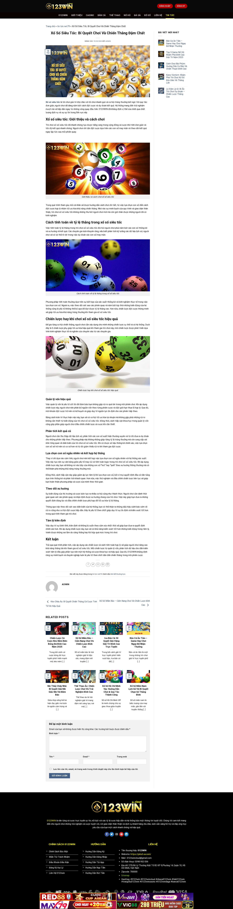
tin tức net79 (63, 26)
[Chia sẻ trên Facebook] (88, 564)
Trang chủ (50, 26)
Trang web (122, 757)
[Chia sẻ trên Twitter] (93, 564)
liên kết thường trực (118, 574)
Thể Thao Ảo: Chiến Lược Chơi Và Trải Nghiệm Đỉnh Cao (84, 689)
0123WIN (63, 15)
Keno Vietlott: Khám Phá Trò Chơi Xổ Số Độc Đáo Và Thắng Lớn (175, 79)
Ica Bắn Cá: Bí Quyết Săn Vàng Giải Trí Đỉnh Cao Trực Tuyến (111, 642)
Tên (51, 757)
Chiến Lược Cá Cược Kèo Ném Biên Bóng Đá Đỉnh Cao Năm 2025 (57, 642)
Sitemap (125, 875)
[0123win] (59, 6)
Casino (90, 15)
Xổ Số (147, 15)
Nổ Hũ (127, 15)
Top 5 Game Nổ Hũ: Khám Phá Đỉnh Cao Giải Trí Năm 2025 (175, 55)
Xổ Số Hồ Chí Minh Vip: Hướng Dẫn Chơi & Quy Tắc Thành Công (111, 690)
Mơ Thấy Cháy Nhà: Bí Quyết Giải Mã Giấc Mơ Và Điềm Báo (57, 690)
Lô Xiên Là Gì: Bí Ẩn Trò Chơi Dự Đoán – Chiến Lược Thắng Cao (175, 93)
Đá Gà (137, 15)
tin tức (170, 15)
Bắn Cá (102, 15)
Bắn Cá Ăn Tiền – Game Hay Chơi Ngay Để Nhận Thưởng (138, 642)
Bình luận (54, 733)
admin (108, 41)
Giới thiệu (76, 15)
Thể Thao (114, 15)
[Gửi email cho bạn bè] (98, 564)
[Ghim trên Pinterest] (103, 564)
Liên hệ (158, 15)
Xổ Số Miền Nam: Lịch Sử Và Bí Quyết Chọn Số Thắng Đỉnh (138, 690)
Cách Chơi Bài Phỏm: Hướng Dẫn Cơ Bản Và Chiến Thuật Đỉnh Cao (176, 66)
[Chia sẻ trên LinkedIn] (107, 564)
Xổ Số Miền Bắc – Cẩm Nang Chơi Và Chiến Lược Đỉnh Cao (84, 642)
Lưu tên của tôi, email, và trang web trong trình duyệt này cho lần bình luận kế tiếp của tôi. (95, 769)
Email (86, 757)
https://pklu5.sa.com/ (141, 854)
